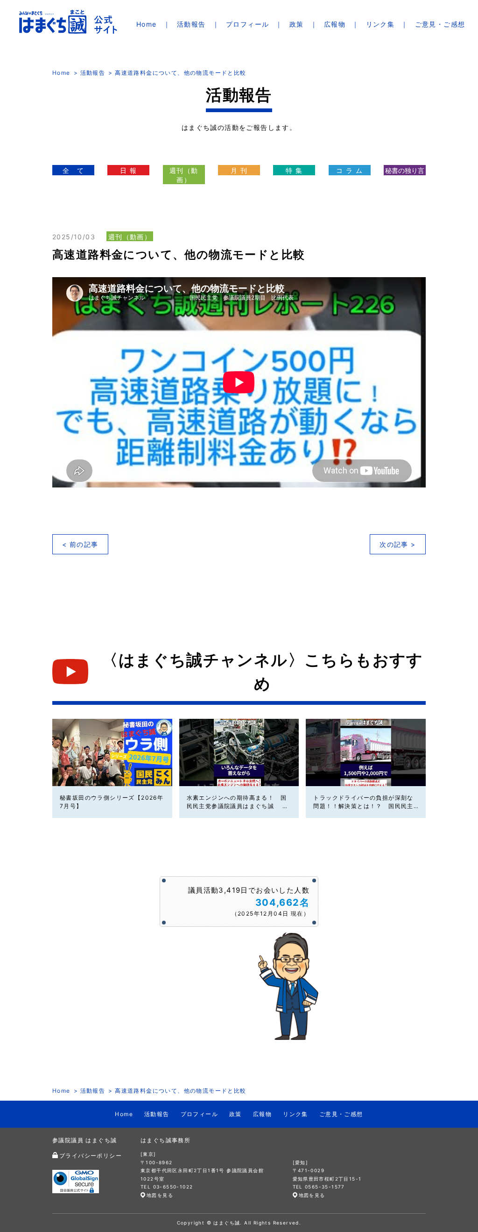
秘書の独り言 (404, 170)
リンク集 (380, 24)
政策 (296, 24)
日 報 (128, 170)
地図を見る (160, 1195)
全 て (73, 170)
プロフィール (247, 24)
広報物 (334, 24)
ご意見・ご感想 (440, 24)
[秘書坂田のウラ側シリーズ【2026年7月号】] (112, 752)
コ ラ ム (349, 170)
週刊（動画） (183, 175)
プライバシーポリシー (90, 1155)
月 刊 (239, 170)
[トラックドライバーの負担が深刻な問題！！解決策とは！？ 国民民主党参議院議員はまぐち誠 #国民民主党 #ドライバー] (366, 752)
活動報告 (191, 24)
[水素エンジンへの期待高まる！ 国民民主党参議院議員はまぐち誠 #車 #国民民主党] (239, 752)
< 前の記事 (80, 544)
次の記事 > (397, 544)
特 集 (294, 170)
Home (146, 24)
